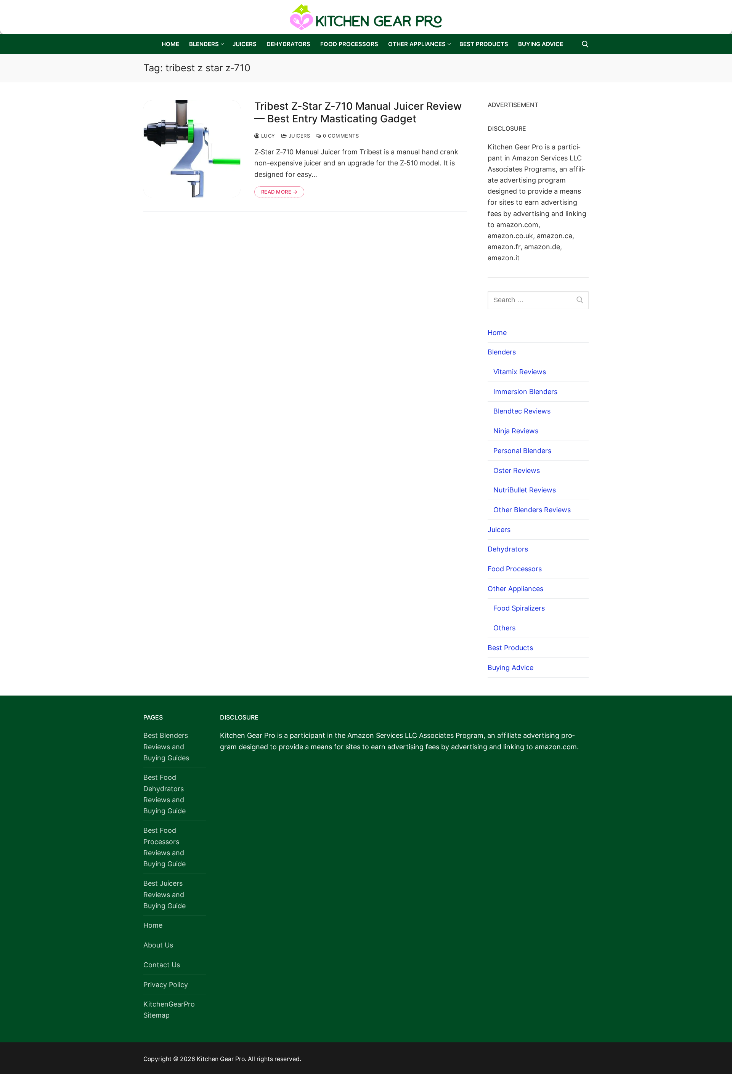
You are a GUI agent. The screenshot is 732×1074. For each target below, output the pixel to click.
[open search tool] (585, 44)
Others (504, 628)
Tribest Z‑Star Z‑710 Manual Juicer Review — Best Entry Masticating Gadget (358, 112)
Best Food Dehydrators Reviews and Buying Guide (164, 793)
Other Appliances (515, 589)
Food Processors (515, 569)
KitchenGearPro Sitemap (169, 1009)
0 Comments (340, 136)
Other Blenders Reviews (532, 510)
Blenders (502, 352)
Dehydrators (508, 549)
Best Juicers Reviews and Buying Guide (164, 894)
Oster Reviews (516, 470)
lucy (267, 136)
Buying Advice (510, 668)
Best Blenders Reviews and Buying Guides (166, 746)
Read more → (279, 192)
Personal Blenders (522, 451)
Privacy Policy (165, 985)
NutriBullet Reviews (524, 490)
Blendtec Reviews (522, 411)
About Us (158, 945)
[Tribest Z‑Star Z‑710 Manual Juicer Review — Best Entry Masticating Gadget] (192, 148)
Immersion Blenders (525, 392)
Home (497, 333)
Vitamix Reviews (519, 372)
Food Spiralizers (519, 608)
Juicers (298, 136)
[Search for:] (538, 300)
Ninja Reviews (515, 431)
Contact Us (161, 965)
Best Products (510, 648)
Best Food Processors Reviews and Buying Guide (164, 846)
